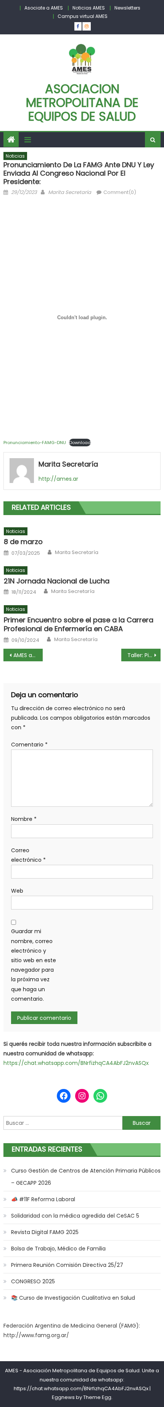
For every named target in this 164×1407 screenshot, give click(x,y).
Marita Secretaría (69, 192)
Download (80, 442)
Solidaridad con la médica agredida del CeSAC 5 (75, 1216)
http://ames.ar (58, 479)
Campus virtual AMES (83, 16)
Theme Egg (97, 1397)
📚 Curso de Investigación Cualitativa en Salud (73, 1298)
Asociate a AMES (43, 8)
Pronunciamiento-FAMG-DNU (34, 442)
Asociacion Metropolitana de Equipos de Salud (82, 102)
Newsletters (127, 8)
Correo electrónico (28, 855)
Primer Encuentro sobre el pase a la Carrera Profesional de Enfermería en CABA (78, 624)
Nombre (24, 819)
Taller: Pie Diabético (144, 655)
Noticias (15, 156)
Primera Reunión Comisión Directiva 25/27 (67, 1265)
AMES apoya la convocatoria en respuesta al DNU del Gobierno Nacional (28, 655)
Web (17, 891)
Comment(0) (119, 192)
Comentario (29, 744)
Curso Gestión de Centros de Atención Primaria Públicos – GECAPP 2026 (86, 1177)
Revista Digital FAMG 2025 (45, 1232)
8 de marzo (23, 541)
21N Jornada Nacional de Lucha (56, 581)
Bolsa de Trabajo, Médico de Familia (58, 1248)
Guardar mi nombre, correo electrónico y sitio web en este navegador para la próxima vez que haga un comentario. (33, 964)
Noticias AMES (88, 8)
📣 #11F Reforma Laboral (43, 1199)
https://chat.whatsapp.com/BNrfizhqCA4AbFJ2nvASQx (76, 1063)
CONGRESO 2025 (33, 1281)
